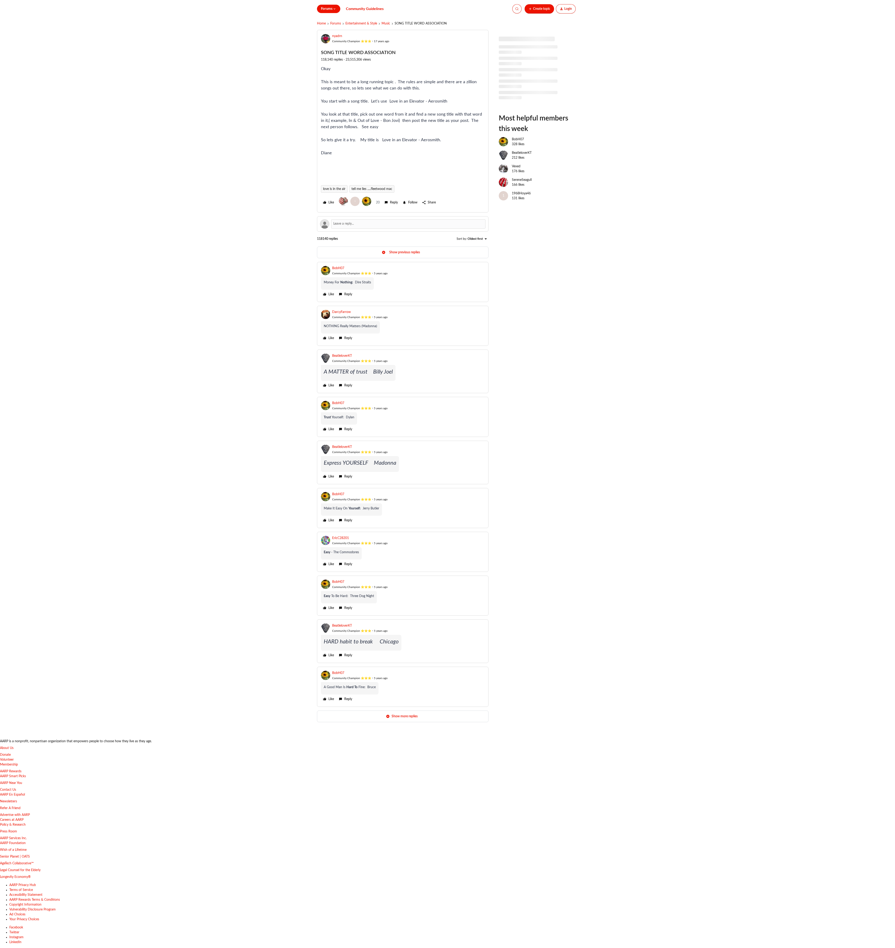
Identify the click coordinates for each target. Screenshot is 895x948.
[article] (403, 282)
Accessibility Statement (25, 894)
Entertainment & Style (361, 23)
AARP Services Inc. (13, 838)
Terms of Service (21, 890)
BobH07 (338, 268)
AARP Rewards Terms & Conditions (34, 899)
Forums (335, 23)
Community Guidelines (365, 9)
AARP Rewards (10, 771)
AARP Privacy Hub (22, 885)
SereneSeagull (522, 180)
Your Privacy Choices (24, 919)
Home (321, 23)
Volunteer (7, 759)
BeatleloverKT (342, 355)
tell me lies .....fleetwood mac (371, 189)
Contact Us (8, 789)
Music (386, 23)
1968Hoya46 (521, 193)
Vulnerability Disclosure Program (32, 909)
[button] (539, 9)
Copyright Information (25, 904)
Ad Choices (17, 914)
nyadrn (337, 36)
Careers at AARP (12, 819)
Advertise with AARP (15, 815)
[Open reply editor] (402, 223)
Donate (5, 754)
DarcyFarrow (341, 312)
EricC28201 (340, 538)
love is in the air (334, 189)
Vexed (516, 166)
